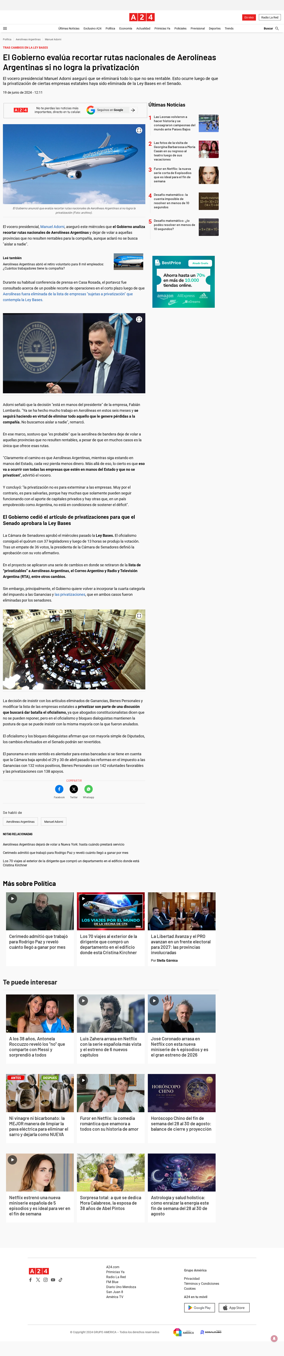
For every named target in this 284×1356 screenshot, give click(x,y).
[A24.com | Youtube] (53, 1280)
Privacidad (192, 1279)
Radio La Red (269, 17)
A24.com (112, 1267)
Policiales (180, 28)
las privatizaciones (70, 594)
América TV (114, 1297)
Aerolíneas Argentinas (28, 39)
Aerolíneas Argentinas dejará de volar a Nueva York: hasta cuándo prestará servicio (63, 844)
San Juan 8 (114, 1292)
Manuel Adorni (53, 39)
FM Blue (112, 1282)
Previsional (198, 28)
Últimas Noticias (68, 28)
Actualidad (143, 28)
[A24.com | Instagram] (45, 1280)
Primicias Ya (162, 28)
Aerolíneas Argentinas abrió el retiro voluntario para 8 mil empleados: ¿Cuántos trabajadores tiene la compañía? (53, 266)
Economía (125, 28)
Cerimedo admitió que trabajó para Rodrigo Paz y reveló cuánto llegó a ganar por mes (65, 853)
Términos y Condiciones (201, 1284)
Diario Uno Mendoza (121, 1287)
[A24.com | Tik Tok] (60, 1280)
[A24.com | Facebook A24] (30, 1280)
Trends (229, 28)
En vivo (249, 17)
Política (110, 28)
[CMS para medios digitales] (207, 1332)
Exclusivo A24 (92, 28)
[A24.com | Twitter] (38, 1280)
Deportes (215, 28)
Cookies (190, 1289)
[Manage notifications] (274, 1338)
